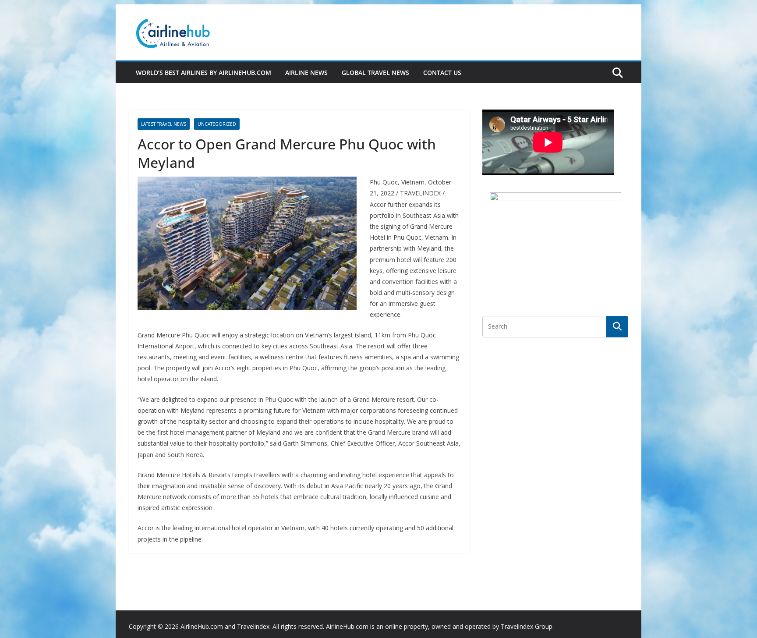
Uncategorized (217, 124)
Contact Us (442, 72)
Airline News (306, 72)
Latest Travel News (163, 124)
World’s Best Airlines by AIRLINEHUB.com (203, 72)
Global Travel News (375, 72)
